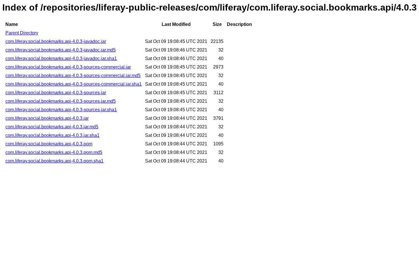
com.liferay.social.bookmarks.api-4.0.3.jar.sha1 (52, 135)
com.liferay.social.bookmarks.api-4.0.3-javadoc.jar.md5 (60, 50)
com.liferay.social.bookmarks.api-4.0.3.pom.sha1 (54, 160)
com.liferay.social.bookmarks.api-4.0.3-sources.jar (55, 92)
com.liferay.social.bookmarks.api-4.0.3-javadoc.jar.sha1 (61, 58)
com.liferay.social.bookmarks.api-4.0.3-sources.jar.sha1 (61, 109)
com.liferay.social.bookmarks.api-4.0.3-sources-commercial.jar (68, 67)
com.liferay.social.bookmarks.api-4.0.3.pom (48, 143)
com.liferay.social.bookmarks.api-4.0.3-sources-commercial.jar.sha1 (73, 84)
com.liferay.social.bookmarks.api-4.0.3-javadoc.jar (55, 41)
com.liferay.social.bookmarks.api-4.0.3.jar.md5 (51, 126)
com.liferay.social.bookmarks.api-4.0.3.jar (47, 118)
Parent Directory (21, 32)
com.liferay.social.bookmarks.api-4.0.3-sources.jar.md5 (60, 101)
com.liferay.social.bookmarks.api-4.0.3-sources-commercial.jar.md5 (73, 75)
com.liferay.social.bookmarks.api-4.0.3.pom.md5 (53, 152)
